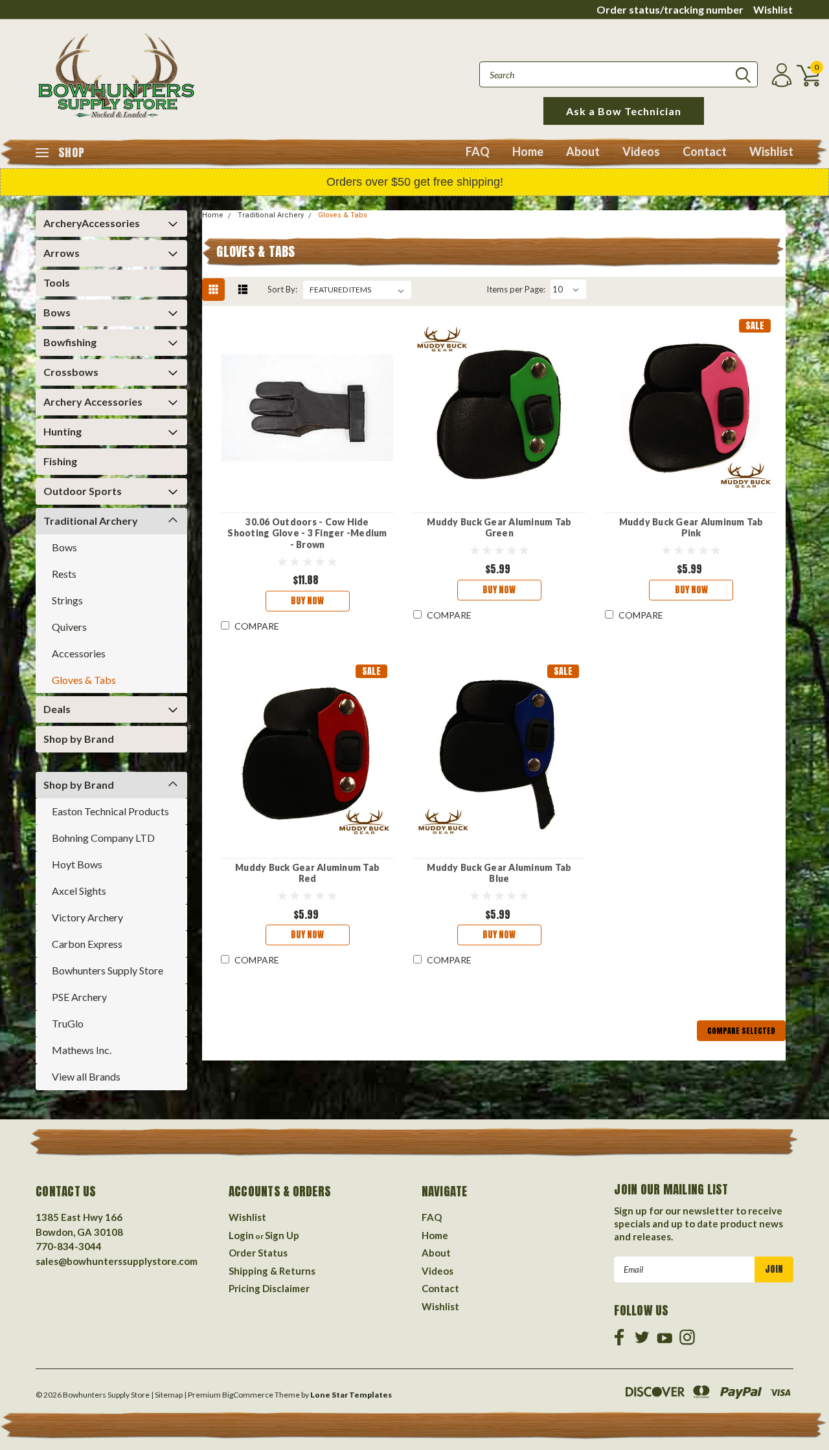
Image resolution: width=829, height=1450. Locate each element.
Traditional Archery (90, 520)
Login (241, 1235)
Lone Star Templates (351, 1395)
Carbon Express (87, 944)
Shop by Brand (78, 738)
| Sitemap (167, 1395)
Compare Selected (741, 1031)
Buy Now (307, 601)
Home (527, 151)
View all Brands (86, 1076)
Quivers (69, 627)
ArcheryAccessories (91, 223)
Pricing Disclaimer (269, 1288)
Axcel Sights (79, 890)
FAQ (478, 151)
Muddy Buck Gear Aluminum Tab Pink (691, 527)
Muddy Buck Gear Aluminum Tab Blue (499, 873)
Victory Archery (87, 917)
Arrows (61, 253)
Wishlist (773, 9)
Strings (67, 600)
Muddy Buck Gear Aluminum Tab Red (307, 873)
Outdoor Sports (82, 491)
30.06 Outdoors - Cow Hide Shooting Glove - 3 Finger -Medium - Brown (307, 533)
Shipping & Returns (272, 1271)
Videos (641, 151)
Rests (64, 573)
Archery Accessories (92, 401)
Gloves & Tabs (84, 680)
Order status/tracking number (670, 9)
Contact (705, 151)
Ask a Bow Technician (623, 111)
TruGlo (68, 1023)
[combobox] (618, 74)
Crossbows (70, 372)
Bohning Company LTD (103, 837)
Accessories (79, 653)
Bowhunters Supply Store (107, 970)
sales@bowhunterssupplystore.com (117, 1261)
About (583, 151)
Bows (57, 312)
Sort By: (282, 289)
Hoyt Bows (77, 864)
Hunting (62, 431)
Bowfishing (70, 342)
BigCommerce (247, 1395)
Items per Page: (515, 289)
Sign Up (282, 1235)
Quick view (307, 408)
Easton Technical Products (110, 811)
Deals (57, 709)
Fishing (60, 461)
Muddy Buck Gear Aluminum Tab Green (499, 527)
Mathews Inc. (81, 1050)
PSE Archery (79, 997)
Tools (56, 282)
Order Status (258, 1252)
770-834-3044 (69, 1246)
